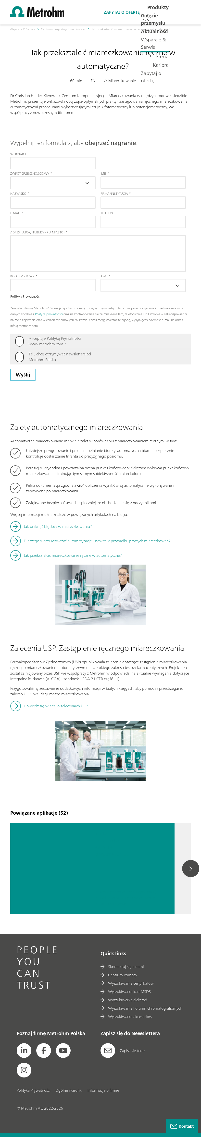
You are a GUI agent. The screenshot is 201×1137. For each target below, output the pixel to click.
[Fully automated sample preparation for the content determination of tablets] (49, 868)
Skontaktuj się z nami (126, 966)
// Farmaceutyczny (110, 904)
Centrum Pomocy (122, 975)
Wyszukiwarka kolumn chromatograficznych (145, 1008)
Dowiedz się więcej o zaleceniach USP (56, 705)
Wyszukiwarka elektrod (127, 1000)
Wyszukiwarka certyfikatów (131, 983)
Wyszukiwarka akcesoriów (130, 1016)
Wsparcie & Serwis (153, 43)
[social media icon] (24, 1050)
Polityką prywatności (49, 314)
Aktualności (155, 31)
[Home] (37, 15)
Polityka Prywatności (33, 1090)
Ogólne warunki (69, 1090)
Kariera (161, 64)
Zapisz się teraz (132, 1050)
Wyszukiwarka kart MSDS (129, 991)
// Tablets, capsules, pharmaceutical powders (127, 898)
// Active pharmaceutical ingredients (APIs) (127, 892)
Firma (162, 56)
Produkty (158, 7)
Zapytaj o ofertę (151, 77)
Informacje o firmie (103, 1090)
